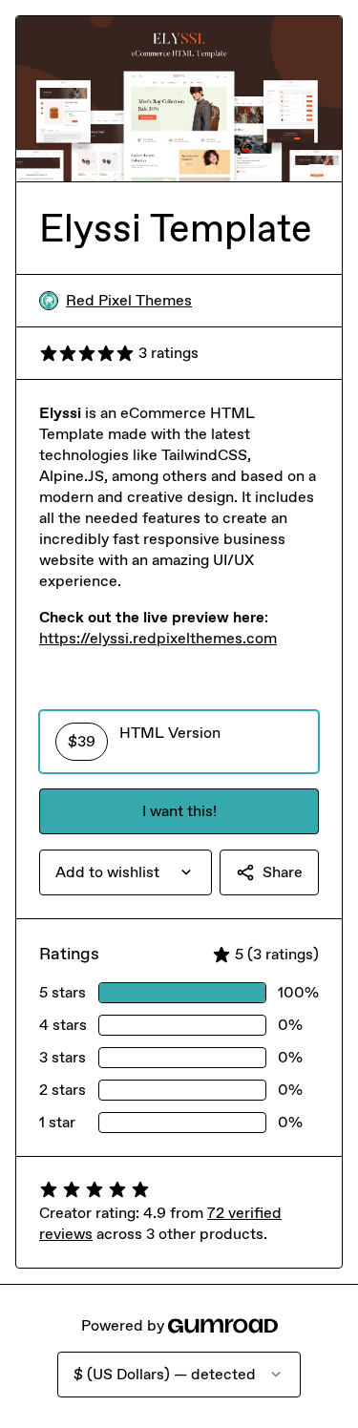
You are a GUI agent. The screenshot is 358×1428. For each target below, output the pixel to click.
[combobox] (125, 872)
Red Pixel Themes (129, 300)
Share (283, 872)
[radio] (179, 741)
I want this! (179, 811)
